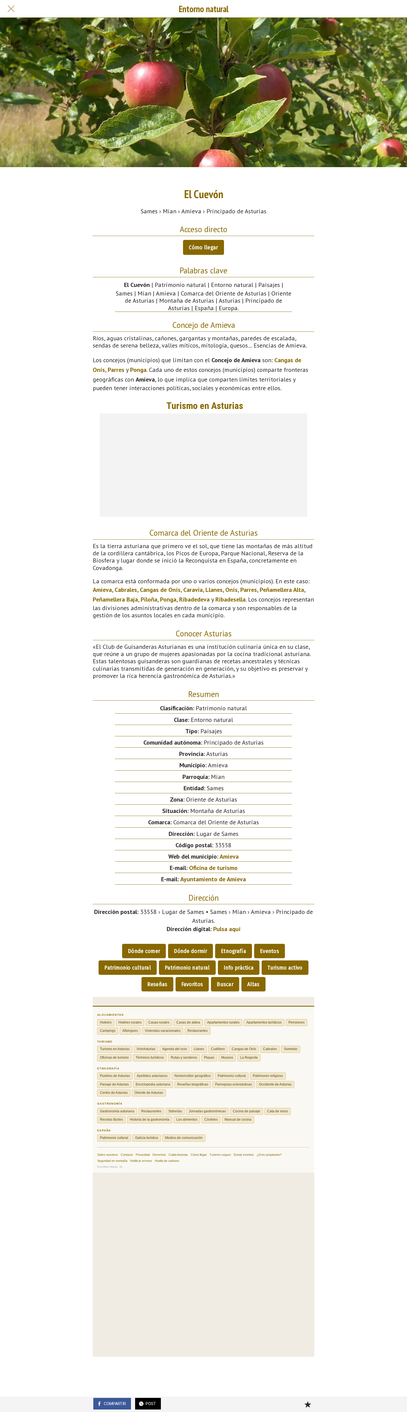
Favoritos (192, 984)
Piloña (149, 599)
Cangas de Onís (160, 590)
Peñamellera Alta (282, 590)
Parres (116, 370)
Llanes (214, 590)
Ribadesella (230, 599)
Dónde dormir (190, 951)
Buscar (225, 984)
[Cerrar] (11, 9)
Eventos (269, 951)
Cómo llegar (203, 247)
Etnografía (233, 951)
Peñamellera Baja (115, 599)
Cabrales (126, 590)
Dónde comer (144, 951)
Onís (231, 590)
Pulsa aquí (227, 929)
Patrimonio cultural (127, 967)
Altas (253, 984)
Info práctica (239, 967)
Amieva (102, 590)
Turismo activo (284, 967)
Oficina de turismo (213, 868)
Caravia (193, 590)
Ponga (138, 370)
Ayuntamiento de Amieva (213, 879)
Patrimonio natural (187, 967)
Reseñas (157, 984)
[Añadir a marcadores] (307, 1404)
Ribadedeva (194, 599)
